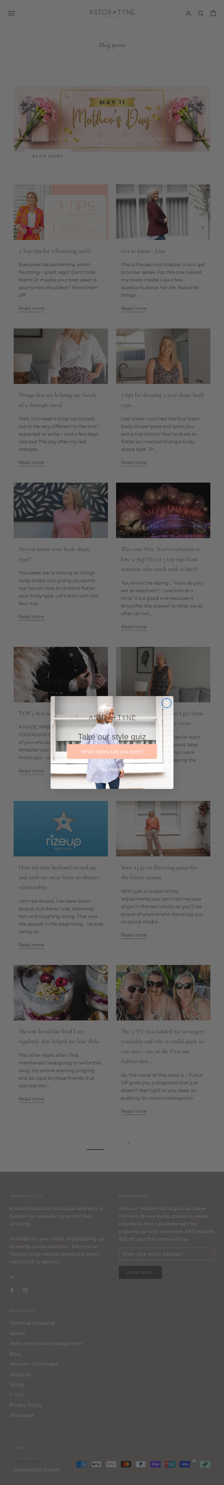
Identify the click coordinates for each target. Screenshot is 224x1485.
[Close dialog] (166, 703)
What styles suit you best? (112, 752)
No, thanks (112, 769)
